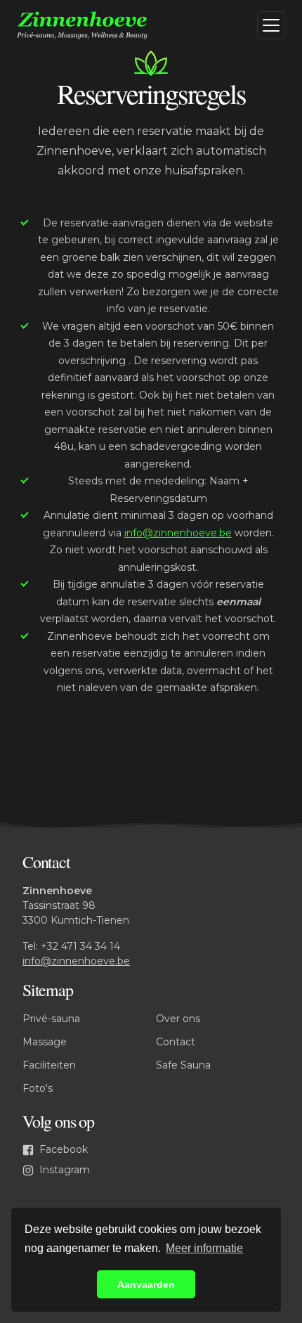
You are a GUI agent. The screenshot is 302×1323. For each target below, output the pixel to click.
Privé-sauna (51, 1018)
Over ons (178, 1018)
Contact (175, 1041)
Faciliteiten (49, 1065)
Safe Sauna (183, 1065)
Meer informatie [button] (204, 1248)
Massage (44, 1041)
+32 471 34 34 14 (80, 946)
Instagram (63, 1169)
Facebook (62, 1149)
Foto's (37, 1088)
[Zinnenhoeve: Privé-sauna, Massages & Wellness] (95, 25)
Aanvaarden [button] (146, 1284)
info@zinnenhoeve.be (178, 533)
